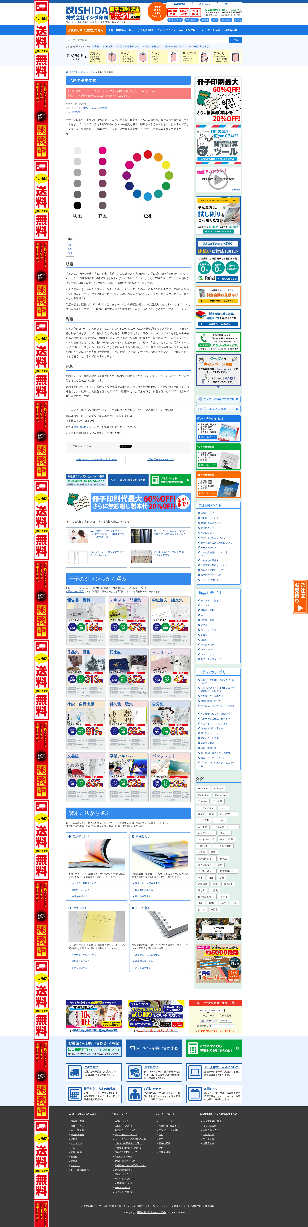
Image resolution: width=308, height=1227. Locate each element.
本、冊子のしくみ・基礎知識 (92, 108)
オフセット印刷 (206, 814)
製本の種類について (125, 1170)
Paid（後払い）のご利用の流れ (130, 1139)
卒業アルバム (121, 756)
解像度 (212, 903)
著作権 (223, 896)
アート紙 (217, 801)
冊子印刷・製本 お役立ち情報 (216, 753)
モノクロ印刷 (226, 839)
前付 (161, 1134)
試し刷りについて (210, 518)
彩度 (70, 249)
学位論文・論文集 (167, 600)
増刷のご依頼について (212, 570)
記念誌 (115, 652)
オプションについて (125, 1178)
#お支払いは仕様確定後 (127, 46)
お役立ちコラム (211, 1130)
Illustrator (203, 788)
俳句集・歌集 (121, 704)
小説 (73, 1148)
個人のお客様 (206, 475)
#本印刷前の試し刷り (199, 46)
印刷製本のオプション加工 (207, 858)
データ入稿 (213, 30)
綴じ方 (201, 890)
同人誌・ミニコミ (210, 733)
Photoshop (203, 795)
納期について (207, 513)
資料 (234, 903)
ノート (234, 826)
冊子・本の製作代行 (211, 659)
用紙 (215, 884)
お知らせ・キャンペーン (213, 758)
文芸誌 (73, 756)
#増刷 (96, 46)
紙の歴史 (228, 884)
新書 (200, 877)
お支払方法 (151, 1067)
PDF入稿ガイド (208, 547)
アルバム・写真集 (210, 738)
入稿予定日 (225, 1015)
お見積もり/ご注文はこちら (85, 30)
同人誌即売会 (205, 865)
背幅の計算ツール (124, 1156)
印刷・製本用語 (208, 748)
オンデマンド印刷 (229, 814)
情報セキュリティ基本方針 (187, 1206)
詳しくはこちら (208, 437)
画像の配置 (164, 1143)
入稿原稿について (124, 1183)
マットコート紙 (206, 839)
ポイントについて (210, 580)
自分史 (158, 704)
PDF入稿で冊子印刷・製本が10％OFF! (95, 1030)
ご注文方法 (91, 1067)
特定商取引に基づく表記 (117, 1206)
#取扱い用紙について (174, 46)
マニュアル (162, 652)
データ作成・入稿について (221, 1067)
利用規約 (138, 1206)
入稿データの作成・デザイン (215, 718)
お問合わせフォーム (85, 427)
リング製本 (142, 907)
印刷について (207, 532)
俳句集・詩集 (207, 644)
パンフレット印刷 (207, 833)
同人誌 (223, 858)
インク (223, 807)
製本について (207, 528)
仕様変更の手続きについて (214, 565)
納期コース (208, 1015)
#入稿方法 (107, 46)
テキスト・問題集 (125, 600)
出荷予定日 (203, 1025)
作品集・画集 (78, 652)
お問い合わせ (152, 1088)
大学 (220, 865)
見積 (200, 903)
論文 (203, 615)
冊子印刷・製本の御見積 (100, 1088)
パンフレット (164, 756)
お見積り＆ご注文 (75, 591)
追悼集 (214, 909)
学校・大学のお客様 (210, 418)
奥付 (161, 1148)
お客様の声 (208, 1134)
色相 (70, 253)
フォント (224, 833)
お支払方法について (211, 575)
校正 (211, 877)
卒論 (213, 852)
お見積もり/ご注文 (212, 1121)
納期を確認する (78, 896)
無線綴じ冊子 (80, 836)
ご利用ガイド (165, 30)
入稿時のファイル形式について (130, 1165)
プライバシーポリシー (158, 1206)
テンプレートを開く (169, 1130)
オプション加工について (213, 537)
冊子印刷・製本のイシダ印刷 (151, 1212)
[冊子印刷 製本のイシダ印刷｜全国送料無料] (87, 8)
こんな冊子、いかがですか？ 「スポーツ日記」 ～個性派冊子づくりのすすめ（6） (107, 533)
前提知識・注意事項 (169, 1125)
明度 (70, 245)
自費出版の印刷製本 (207, 896)
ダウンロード (165, 1121)
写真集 (201, 852)
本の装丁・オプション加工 (214, 723)
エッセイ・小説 (208, 630)
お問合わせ (230, 30)
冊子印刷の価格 (223, 846)
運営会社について (92, 1206)
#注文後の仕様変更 (151, 46)
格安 (221, 877)
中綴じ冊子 (142, 836)
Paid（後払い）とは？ (126, 1134)
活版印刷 (202, 884)
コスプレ (219, 820)
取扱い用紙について (211, 523)
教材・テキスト (78, 1125)
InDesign (218, 788)
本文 (161, 1139)
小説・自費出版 (80, 704)
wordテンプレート (190, 30)
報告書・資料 (78, 600)
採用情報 (209, 1206)
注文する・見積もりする (83, 883)
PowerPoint (221, 795)
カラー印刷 (203, 820)
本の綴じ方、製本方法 (212, 696)
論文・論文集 (77, 1130)
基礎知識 (76, 112)
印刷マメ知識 (207, 743)
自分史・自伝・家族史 (212, 728)
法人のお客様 (206, 447)
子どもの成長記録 (207, 871)
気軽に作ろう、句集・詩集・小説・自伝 (96, 459)
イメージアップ (206, 807)
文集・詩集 (76, 1152)
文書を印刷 (164, 1152)
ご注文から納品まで (211, 560)
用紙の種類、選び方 (211, 701)
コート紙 (202, 826)
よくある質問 (145, 30)
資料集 (201, 909)
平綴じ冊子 (79, 907)
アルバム (202, 801)
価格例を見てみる (80, 889)
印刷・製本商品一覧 (119, 30)
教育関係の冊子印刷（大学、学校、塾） (229, 871)
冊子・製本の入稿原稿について (216, 542)
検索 (236, 40)
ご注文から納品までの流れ (128, 1143)
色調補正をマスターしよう (160, 459)
